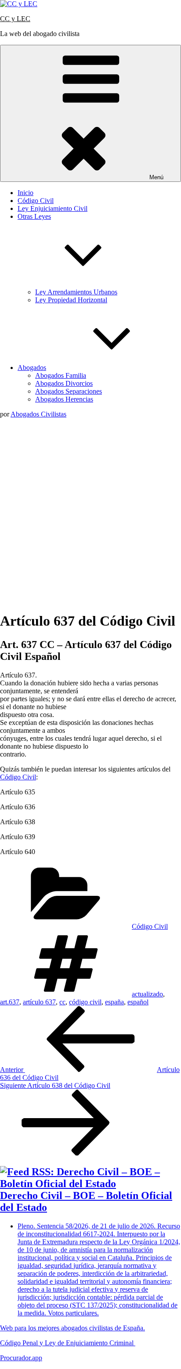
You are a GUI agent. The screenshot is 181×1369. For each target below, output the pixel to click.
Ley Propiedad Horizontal (71, 300)
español (137, 1002)
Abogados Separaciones (68, 391)
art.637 (9, 1002)
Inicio (25, 192)
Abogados (32, 367)
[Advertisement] (90, 513)
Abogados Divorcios (64, 383)
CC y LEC (15, 18)
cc (62, 1002)
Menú (156, 177)
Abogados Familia (60, 375)
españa (114, 1002)
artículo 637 (39, 1002)
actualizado (147, 994)
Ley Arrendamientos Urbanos (76, 292)
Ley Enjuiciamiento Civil (52, 208)
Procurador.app (21, 1358)
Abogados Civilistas (38, 414)
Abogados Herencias (64, 399)
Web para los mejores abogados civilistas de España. (72, 1328)
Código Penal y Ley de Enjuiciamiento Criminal (67, 1343)
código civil (85, 1002)
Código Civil (36, 200)
